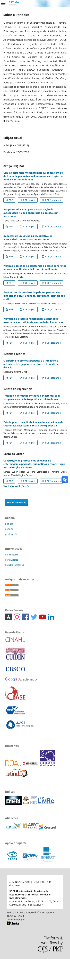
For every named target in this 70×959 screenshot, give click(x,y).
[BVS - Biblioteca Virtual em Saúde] (47, 765)
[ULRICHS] (30, 765)
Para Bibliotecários (14, 564)
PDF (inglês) (29, 200)
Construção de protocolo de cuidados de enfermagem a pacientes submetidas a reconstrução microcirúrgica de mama (34, 464)
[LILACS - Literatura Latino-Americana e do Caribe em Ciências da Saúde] (20, 727)
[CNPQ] (30, 861)
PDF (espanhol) (53, 200)
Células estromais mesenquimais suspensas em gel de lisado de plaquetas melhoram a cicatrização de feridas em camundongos (33, 176)
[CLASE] (15, 695)
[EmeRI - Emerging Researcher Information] (13, 803)
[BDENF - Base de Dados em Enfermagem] (15, 712)
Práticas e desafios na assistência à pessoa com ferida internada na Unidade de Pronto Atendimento (34, 267)
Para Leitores (11, 554)
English (9, 523)
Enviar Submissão (16, 502)
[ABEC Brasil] (30, 828)
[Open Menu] (3, 3)
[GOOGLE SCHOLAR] (21, 681)
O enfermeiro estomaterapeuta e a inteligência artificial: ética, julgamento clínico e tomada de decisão (31, 364)
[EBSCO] (15, 671)
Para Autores (11, 559)
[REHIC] (30, 803)
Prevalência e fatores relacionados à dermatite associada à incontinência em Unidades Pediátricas (33, 320)
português (11, 534)
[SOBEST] (48, 861)
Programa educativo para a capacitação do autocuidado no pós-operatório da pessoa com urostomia (30, 213)
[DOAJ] (13, 765)
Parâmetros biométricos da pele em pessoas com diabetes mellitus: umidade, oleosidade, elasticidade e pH (34, 296)
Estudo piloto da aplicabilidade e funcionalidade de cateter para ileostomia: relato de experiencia (33, 423)
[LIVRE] (46, 803)
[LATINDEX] (39, 765)
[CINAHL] (15, 641)
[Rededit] (13, 828)
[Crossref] (47, 828)
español (9, 528)
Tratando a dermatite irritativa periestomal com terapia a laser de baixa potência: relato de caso (31, 397)
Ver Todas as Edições (14, 486)
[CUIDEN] (15, 656)
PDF (10, 200)
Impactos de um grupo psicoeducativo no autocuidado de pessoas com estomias (27, 237)
